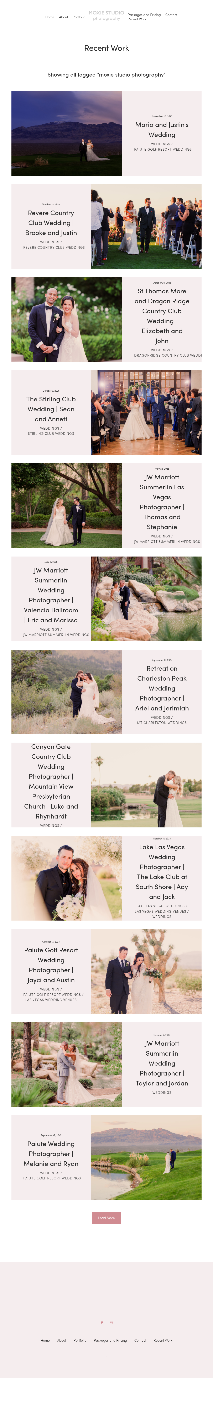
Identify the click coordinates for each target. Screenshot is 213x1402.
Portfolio (79, 17)
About (63, 17)
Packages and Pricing (144, 15)
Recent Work (137, 19)
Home (49, 17)
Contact (171, 15)
